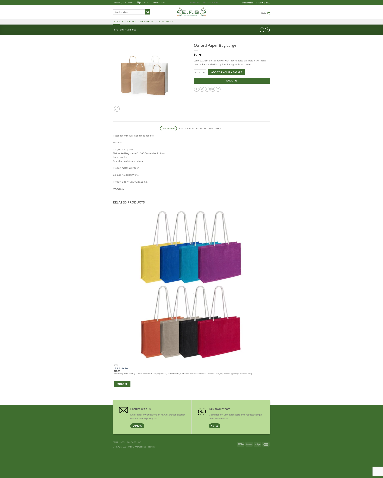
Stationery (128, 21)
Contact (259, 2)
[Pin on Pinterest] (212, 89)
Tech (168, 21)
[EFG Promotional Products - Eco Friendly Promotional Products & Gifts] (191, 12)
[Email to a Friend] (207, 89)
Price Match (247, 2)
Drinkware (145, 21)
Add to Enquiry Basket (226, 72)
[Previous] (114, 397)
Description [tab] (168, 128)
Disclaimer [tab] (215, 128)
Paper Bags (131, 30)
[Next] (124, 107)
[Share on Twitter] (201, 89)
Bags (115, 21)
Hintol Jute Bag (121, 368)
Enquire (231, 80)
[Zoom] (117, 109)
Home (115, 30)
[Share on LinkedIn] (218, 89)
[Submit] (147, 12)
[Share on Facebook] (196, 89)
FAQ (268, 2)
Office (158, 21)
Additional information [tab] (192, 128)
